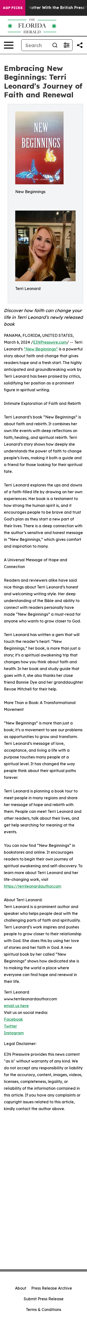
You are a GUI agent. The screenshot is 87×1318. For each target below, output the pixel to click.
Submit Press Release (44, 1298)
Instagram (14, 1032)
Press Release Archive (51, 1288)
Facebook (13, 1019)
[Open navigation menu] (9, 45)
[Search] (55, 45)
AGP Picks (12, 8)
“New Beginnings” (41, 349)
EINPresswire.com (50, 342)
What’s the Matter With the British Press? (46, 7)
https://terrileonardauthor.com (32, 886)
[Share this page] (79, 45)
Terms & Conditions (43, 1309)
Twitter (10, 1026)
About (20, 1288)
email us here (16, 1005)
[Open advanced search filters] (66, 45)
